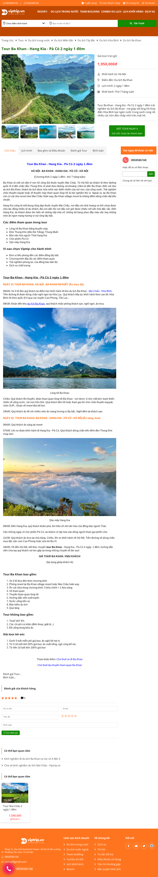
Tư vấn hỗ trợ (105, 854)
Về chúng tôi (132, 3)
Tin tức (102, 849)
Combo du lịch (111, 11)
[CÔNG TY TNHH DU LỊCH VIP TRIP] (17, 12)
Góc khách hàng (111, 3)
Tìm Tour (139, 23)
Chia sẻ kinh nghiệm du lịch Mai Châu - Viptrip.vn (32, 765)
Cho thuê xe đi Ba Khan (69, 659)
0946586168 (32, 3)
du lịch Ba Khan (36, 303)
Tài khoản (149, 3)
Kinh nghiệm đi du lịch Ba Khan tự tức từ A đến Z (32, 758)
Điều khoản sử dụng (109, 859)
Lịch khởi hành (133, 11)
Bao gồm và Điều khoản (51, 150)
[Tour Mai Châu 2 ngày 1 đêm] (15, 793)
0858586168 (11, 3)
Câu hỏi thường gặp (109, 864)
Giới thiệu (10, 150)
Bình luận (98, 150)
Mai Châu (94, 291)
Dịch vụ (150, 11)
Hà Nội (8, 800)
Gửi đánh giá (12, 733)
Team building (90, 11)
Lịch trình (26, 150)
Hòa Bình (106, 291)
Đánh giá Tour (79, 150)
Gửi (151, 174)
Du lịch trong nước (65, 11)
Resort (42, 11)
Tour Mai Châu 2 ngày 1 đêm (12, 807)
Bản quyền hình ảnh (109, 869)
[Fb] (128, 846)
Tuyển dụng (90, 3)
